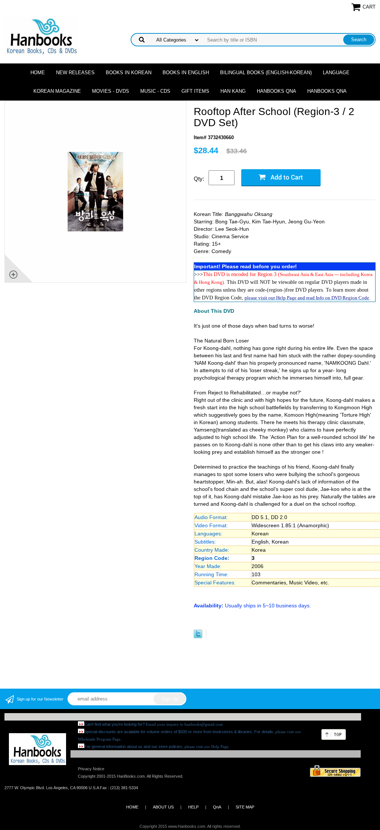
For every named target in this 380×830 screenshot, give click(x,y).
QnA (217, 807)
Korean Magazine (57, 91)
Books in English (186, 72)
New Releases (75, 72)
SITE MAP (245, 807)
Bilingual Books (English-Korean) (266, 72)
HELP (193, 807)
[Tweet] (198, 636)
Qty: (199, 178)
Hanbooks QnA (276, 91)
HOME (132, 807)
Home (37, 72)
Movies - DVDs (110, 91)
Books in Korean (128, 72)
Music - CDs (155, 91)
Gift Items (195, 91)
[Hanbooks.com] (41, 36)
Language (336, 72)
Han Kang (233, 91)
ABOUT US (163, 807)
